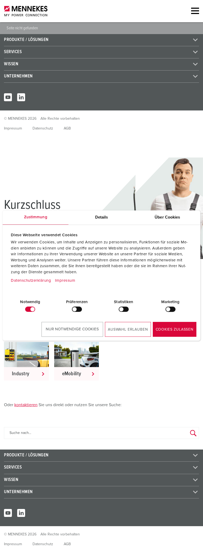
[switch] (77, 309)
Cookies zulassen (174, 329)
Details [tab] (101, 217)
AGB (67, 128)
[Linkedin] (21, 97)
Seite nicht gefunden (22, 28)
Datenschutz (43, 128)
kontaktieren (26, 405)
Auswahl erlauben (128, 329)
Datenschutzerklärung (31, 281)
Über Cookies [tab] (167, 217)
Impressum (65, 281)
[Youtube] (8, 97)
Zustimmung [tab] (35, 217)
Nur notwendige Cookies (72, 329)
